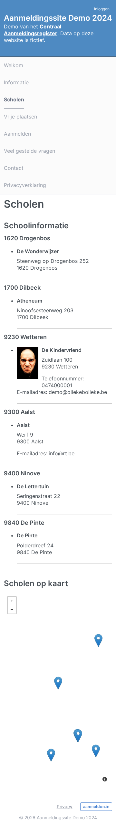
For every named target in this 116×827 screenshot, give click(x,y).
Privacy (64, 806)
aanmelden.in (96, 806)
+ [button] (12, 601)
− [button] (12, 609)
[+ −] (58, 690)
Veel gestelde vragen (29, 151)
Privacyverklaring (25, 185)
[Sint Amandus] (96, 751)
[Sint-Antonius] (78, 735)
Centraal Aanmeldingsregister (32, 29)
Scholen (14, 99)
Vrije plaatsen (20, 116)
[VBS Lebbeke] (98, 640)
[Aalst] (58, 683)
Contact (14, 168)
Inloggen (102, 8)
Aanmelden (17, 133)
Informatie (16, 82)
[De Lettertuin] (51, 755)
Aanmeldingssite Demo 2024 (58, 18)
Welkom (13, 65)
